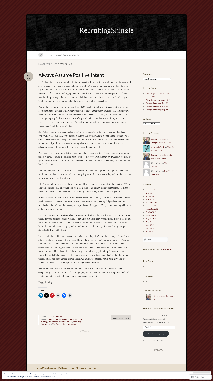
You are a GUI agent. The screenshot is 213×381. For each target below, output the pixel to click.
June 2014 (150, 193)
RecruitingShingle (106, 30)
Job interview (54, 321)
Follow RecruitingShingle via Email (158, 308)
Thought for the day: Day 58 (157, 109)
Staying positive (69, 324)
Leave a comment (121, 318)
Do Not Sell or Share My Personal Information (77, 368)
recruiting (77, 321)
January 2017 (151, 189)
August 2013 (151, 218)
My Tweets (167, 249)
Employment (53, 319)
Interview (63, 319)
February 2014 (151, 202)
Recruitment (46, 324)
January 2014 (151, 205)
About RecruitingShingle (67, 55)
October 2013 (151, 212)
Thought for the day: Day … (162, 142)
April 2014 (150, 196)
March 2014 (150, 199)
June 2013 (150, 225)
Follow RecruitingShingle (155, 333)
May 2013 (150, 228)
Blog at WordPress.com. (47, 368)
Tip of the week (56, 316)
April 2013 (150, 231)
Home (49, 55)
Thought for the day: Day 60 (157, 103)
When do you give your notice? (158, 100)
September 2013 (152, 215)
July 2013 (149, 221)
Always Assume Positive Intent (71, 75)
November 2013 (152, 209)
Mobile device (66, 321)
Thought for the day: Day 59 (157, 106)
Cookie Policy (51, 376)
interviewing (73, 319)
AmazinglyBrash (157, 147)
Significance (57, 324)
